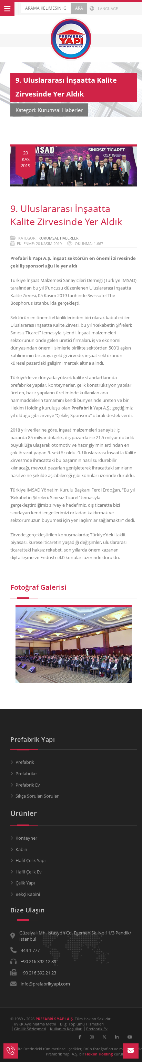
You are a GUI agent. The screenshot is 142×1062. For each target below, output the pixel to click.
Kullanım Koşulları (66, 1028)
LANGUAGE (107, 8)
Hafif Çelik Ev (29, 872)
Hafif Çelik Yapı (30, 860)
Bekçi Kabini (28, 894)
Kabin (21, 849)
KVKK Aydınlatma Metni (35, 1023)
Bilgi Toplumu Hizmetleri (82, 1023)
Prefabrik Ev (28, 785)
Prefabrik (25, 762)
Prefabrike (26, 773)
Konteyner (26, 838)
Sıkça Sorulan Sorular (37, 796)
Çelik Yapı (25, 883)
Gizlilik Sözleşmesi (30, 1028)
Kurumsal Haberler (59, 238)
